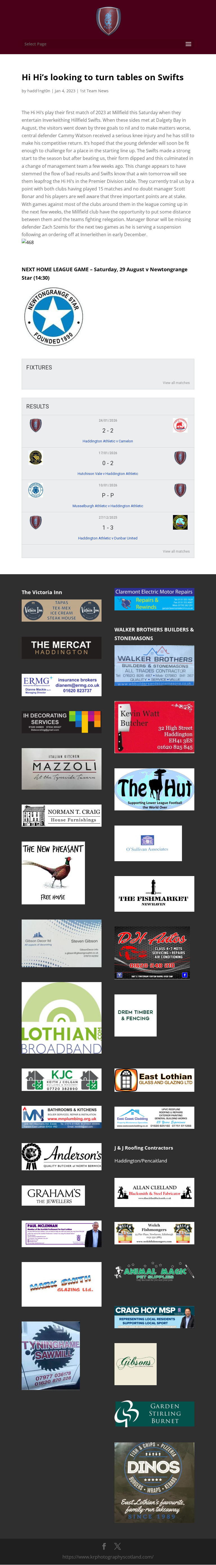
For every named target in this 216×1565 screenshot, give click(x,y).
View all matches (176, 383)
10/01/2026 (108, 485)
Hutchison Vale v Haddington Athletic (108, 474)
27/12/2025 (108, 518)
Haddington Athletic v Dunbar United (108, 538)
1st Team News (94, 90)
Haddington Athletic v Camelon (108, 441)
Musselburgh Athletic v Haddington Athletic (108, 506)
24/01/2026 (108, 420)
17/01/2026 (108, 453)
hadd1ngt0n (38, 90)
